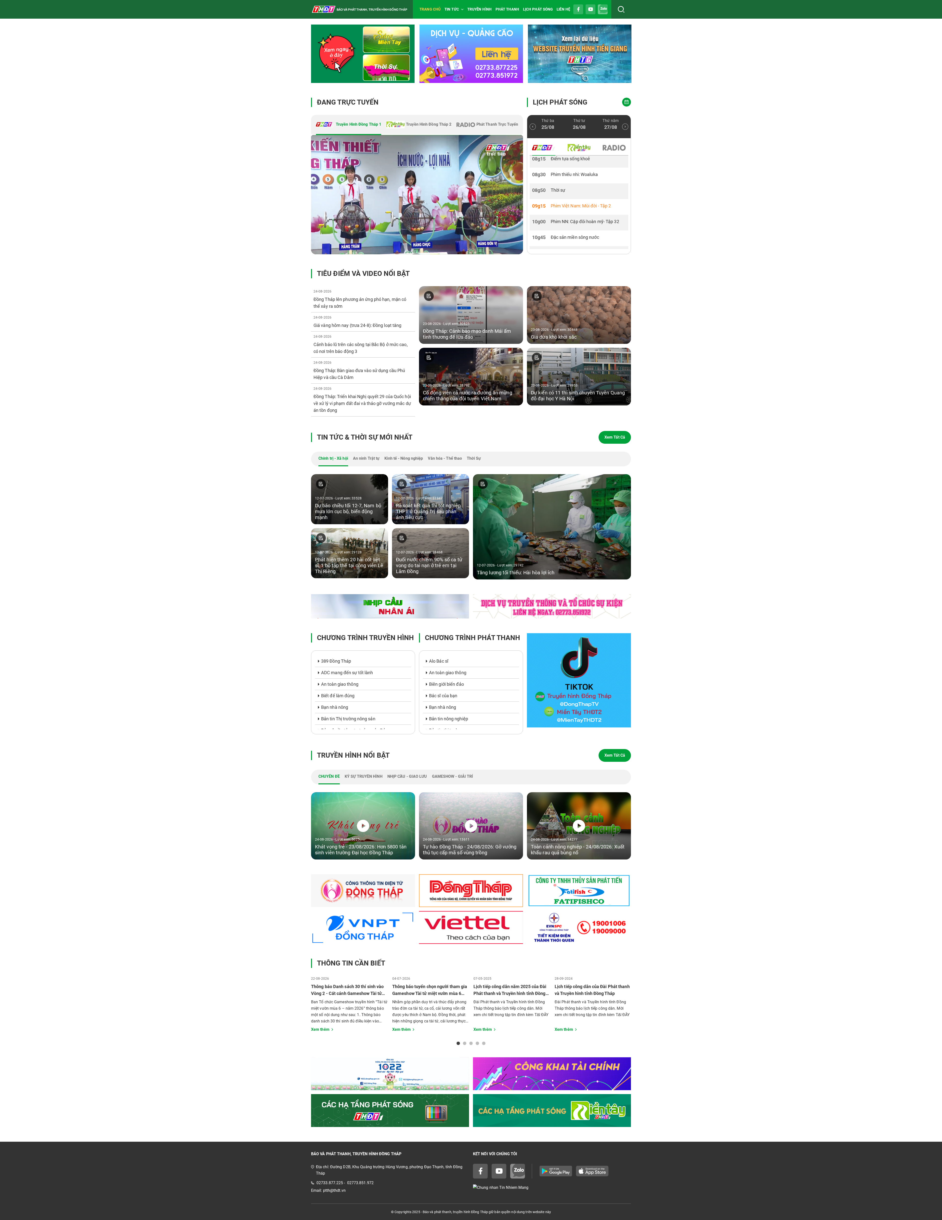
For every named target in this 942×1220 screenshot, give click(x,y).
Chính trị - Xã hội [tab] (333, 458)
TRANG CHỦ (430, 9)
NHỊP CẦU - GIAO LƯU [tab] (407, 776)
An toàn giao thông (339, 684)
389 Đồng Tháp (336, 661)
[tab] (348, 125)
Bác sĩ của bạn (443, 695)
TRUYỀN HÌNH (479, 9)
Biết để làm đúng (338, 695)
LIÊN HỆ (563, 9)
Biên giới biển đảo (446, 684)
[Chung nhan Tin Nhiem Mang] (552, 1187)
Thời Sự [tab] (474, 458)
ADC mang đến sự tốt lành (347, 672)
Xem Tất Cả (614, 437)
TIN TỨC (452, 9)
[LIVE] (417, 194)
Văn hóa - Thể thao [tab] (445, 458)
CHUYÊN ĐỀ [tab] (329, 776)
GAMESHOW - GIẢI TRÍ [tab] (452, 776)
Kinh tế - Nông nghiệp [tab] (403, 458)
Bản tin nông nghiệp (448, 718)
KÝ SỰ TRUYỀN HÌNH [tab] (363, 776)
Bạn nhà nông (334, 707)
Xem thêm (320, 1029)
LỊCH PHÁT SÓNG (538, 9)
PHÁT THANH (507, 9)
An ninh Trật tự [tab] (366, 458)
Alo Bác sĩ (438, 661)
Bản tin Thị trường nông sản (348, 718)
